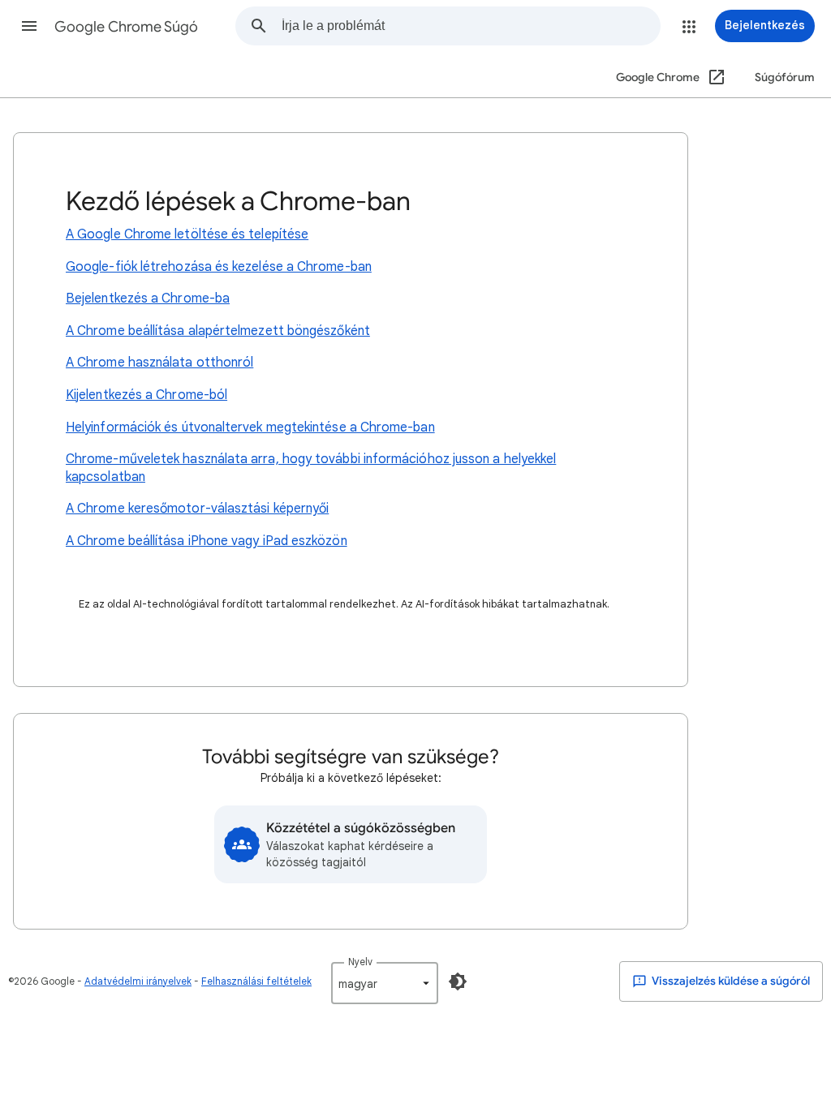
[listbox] (384, 983)
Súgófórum (785, 77)
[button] (29, 25)
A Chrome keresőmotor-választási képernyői (197, 508)
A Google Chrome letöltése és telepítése (187, 234)
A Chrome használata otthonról (159, 362)
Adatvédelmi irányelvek (138, 981)
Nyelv (360, 962)
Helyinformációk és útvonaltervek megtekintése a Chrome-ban (250, 427)
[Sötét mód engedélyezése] (457, 981)
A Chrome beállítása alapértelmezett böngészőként (218, 331)
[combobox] (471, 26)
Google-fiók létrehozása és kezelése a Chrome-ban (219, 267)
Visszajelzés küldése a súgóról (730, 981)
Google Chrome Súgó (126, 27)
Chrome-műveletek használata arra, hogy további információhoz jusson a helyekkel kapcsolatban (311, 468)
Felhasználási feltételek (256, 981)
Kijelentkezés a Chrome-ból (146, 395)
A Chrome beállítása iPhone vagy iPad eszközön (206, 541)
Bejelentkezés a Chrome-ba (148, 298)
